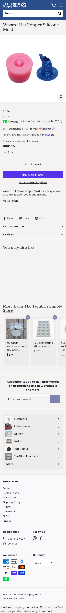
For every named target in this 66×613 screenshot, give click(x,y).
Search (7, 488)
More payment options (33, 182)
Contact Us (9, 511)
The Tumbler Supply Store (32, 308)
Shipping (8, 141)
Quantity (9, 146)
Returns (7, 506)
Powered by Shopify (14, 598)
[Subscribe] (55, 399)
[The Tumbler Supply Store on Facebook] (41, 538)
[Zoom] (61, 96)
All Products (9, 497)
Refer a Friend (11, 493)
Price (6, 111)
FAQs (6, 516)
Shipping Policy (11, 502)
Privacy (7, 521)
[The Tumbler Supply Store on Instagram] (35, 538)
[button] (33, 129)
